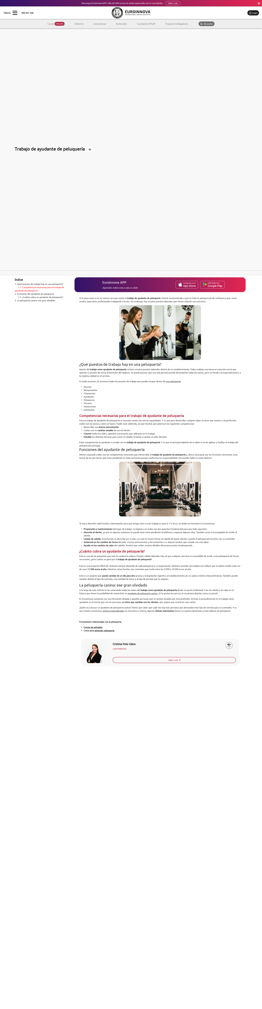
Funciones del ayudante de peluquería (34, 294)
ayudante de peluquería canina (142, 593)
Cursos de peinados (93, 627)
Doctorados (121, 24)
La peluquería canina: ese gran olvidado (35, 300)
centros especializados (113, 611)
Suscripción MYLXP (146, 24)
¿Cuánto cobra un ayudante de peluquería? (40, 297)
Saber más (173, 3)
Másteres (79, 24)
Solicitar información (234, 13)
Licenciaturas (99, 24)
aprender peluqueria (104, 630)
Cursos (55, 24)
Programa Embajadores (176, 24)
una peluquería (173, 381)
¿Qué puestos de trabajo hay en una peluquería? (39, 284)
